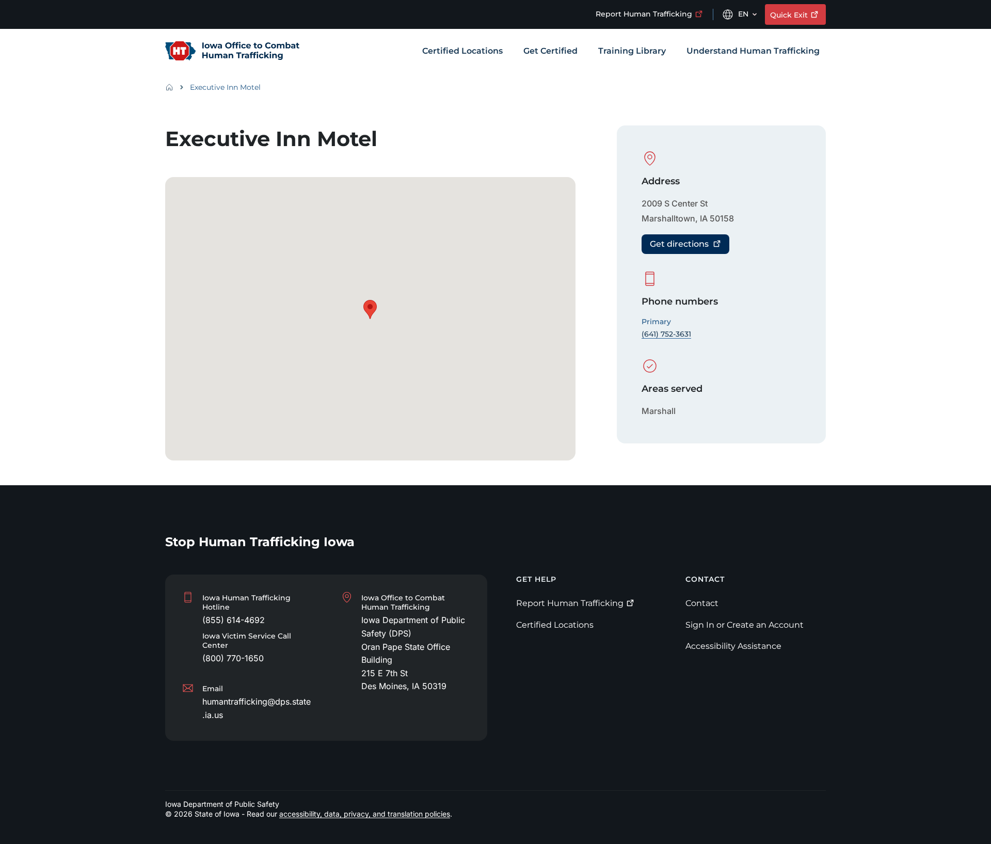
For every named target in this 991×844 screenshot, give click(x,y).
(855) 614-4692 (233, 620)
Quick (789, 15)
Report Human (644, 14)
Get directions (679, 244)
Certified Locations (555, 625)
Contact (701, 603)
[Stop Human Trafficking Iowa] (232, 51)
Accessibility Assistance (733, 646)
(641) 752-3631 (666, 334)
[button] (370, 309)
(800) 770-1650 (233, 658)
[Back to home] (172, 87)
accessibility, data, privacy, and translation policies (364, 813)
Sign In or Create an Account (744, 625)
